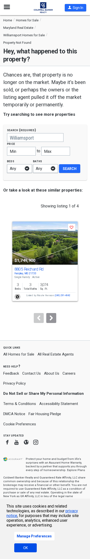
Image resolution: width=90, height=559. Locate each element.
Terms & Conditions (19, 403)
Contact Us (31, 373)
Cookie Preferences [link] (19, 424)
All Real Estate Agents (56, 354)
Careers (69, 373)
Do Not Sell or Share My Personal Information (43, 393)
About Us (51, 373)
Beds (10, 161)
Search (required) (21, 130)
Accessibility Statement (58, 403)
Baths (37, 161)
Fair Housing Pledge (44, 414)
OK (25, 548)
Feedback (11, 373)
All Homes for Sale (18, 354)
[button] (75, 7)
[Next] (51, 318)
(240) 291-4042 (62, 295)
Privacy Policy (14, 383)
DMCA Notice (14, 414)
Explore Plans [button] (76, 470)
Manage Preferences (34, 536)
